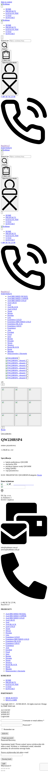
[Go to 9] (34, 419)
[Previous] (2, 384)
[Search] (2, 37)
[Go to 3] (34, 394)
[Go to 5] (21, 407)
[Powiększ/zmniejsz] (2, 768)
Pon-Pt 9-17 (5, 146)
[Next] (4, 384)
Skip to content (6, 2)
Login (3, 763)
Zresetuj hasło (6, 759)
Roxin (3, 430)
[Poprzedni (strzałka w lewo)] (2, 770)
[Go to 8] (21, 419)
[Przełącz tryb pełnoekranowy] (4, 768)
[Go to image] (2, 387)
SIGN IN (5, 733)
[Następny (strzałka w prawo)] (4, 770)
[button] (19, 358)
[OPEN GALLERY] (12, 358)
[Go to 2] (21, 394)
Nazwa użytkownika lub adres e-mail (14, 752)
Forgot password (7, 738)
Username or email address (33, 721)
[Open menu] (2, 6)
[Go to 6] (34, 407)
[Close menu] (2, 22)
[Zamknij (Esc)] (9, 768)
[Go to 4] (7, 407)
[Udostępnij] (6, 768)
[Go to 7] (7, 419)
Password (27, 725)
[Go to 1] (7, 394)
